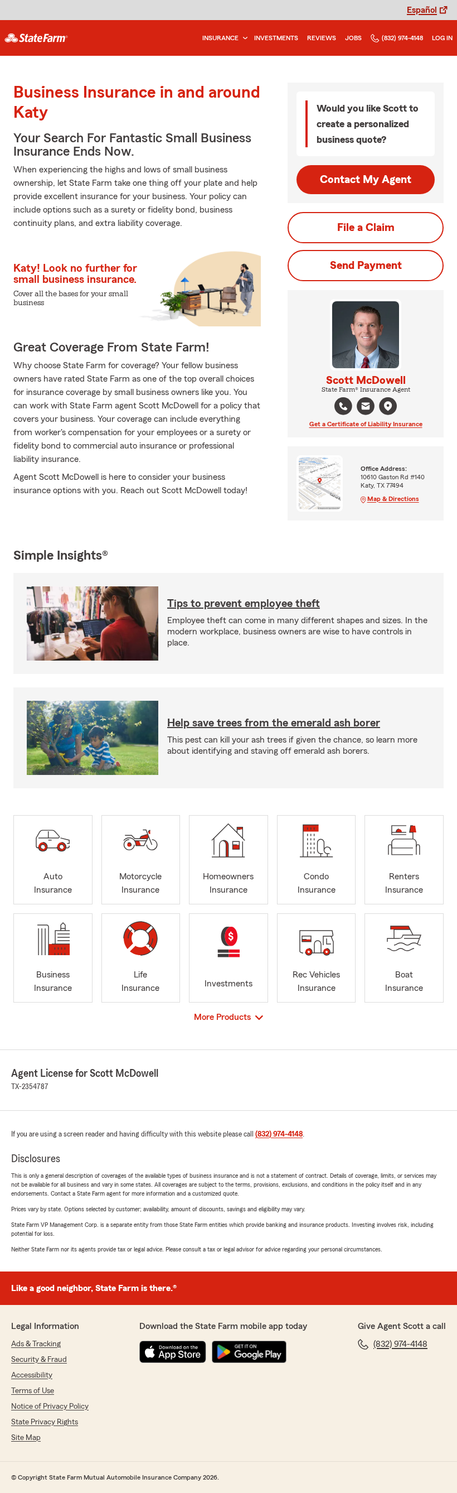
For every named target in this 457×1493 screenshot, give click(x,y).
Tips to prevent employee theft (243, 603)
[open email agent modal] (366, 407)
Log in (442, 38)
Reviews (321, 38)
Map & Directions (393, 498)
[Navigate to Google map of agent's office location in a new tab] (388, 406)
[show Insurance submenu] (243, 38)
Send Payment (366, 265)
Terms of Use (32, 1391)
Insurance (220, 38)
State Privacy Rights (44, 1422)
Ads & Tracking (36, 1344)
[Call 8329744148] (343, 406)
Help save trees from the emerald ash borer (273, 723)
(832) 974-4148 (402, 38)
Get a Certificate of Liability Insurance (365, 424)
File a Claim (366, 227)
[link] (36, 38)
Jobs (353, 38)
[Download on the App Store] (172, 1352)
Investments (276, 38)
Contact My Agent (365, 179)
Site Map (26, 1438)
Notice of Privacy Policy (50, 1406)
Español (422, 10)
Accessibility (31, 1375)
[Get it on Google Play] (249, 1352)
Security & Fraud (39, 1360)
